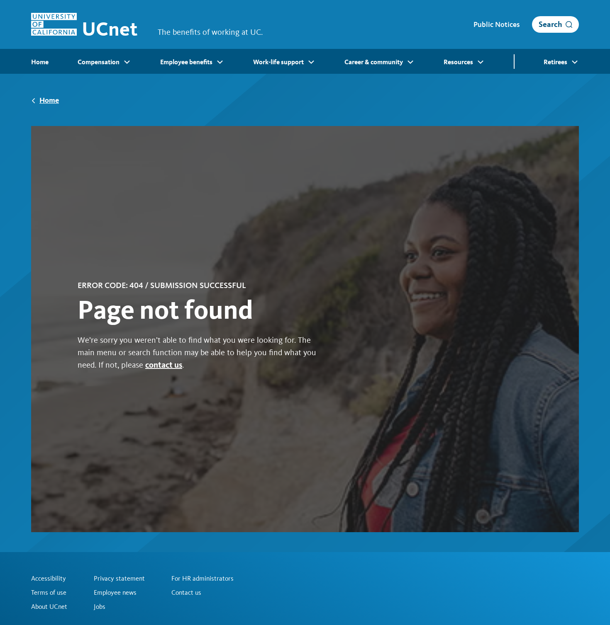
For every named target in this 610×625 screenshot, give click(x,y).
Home (49, 100)
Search (550, 24)
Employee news (115, 592)
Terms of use (48, 592)
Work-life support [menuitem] (278, 62)
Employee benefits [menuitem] (186, 62)
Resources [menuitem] (458, 62)
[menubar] (305, 61)
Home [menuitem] (40, 62)
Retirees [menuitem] (555, 62)
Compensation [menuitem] (99, 62)
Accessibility (48, 578)
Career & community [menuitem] (373, 62)
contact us (163, 365)
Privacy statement (119, 578)
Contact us (186, 592)
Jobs (99, 606)
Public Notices (496, 24)
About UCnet (49, 606)
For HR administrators (202, 578)
